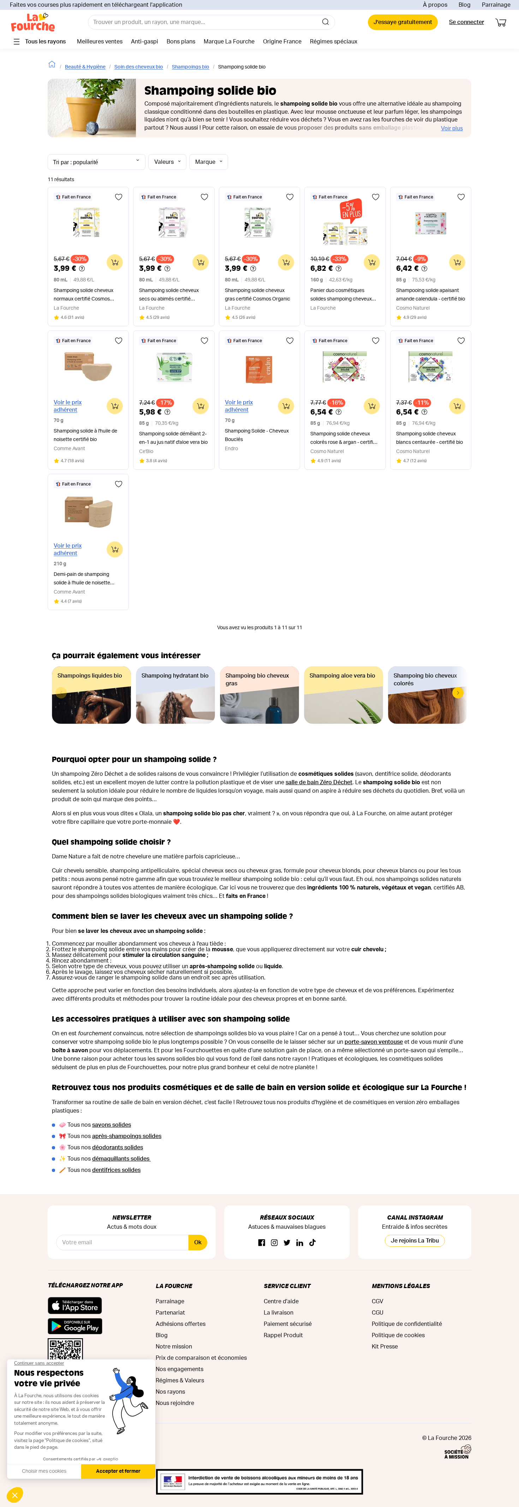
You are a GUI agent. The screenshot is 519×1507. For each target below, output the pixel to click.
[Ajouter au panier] (115, 262)
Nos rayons (170, 1392)
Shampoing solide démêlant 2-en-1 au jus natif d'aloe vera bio (173, 438)
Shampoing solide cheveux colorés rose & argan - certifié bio (343, 439)
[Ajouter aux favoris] (118, 197)
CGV (377, 1301)
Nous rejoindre (175, 1403)
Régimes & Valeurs (180, 1380)
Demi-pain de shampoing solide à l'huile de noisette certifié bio (82, 579)
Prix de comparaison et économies (201, 1358)
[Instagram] (274, 1243)
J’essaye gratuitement (403, 22)
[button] (458, 692)
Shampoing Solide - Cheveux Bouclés (257, 435)
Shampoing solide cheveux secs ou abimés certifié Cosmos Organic (169, 295)
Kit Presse (385, 1347)
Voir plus (452, 128)
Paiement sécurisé (288, 1324)
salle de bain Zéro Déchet (319, 782)
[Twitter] (287, 1243)
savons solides (111, 1125)
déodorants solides (117, 1147)
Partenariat (170, 1313)
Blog (465, 5)
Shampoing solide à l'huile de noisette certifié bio (85, 435)
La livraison (278, 1313)
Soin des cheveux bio (138, 67)
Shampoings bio (190, 67)
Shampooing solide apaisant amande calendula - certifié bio (430, 295)
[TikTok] (312, 1243)
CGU (377, 1313)
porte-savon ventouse (374, 1042)
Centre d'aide (281, 1301)
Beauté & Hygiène (85, 67)
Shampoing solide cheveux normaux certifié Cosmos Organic (83, 295)
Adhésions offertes (180, 1324)
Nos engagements (179, 1369)
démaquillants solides (121, 1159)
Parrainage (496, 5)
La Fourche (174, 1285)
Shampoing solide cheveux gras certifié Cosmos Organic (257, 295)
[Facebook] (261, 1243)
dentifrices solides (116, 1170)
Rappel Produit (283, 1335)
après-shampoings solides (126, 1136)
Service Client (287, 1285)
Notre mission (174, 1347)
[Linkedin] (299, 1243)
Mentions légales (401, 1285)
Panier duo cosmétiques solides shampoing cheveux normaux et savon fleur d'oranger (341, 295)
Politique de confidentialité (407, 1324)
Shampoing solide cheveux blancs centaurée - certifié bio (429, 438)
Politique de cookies (398, 1335)
